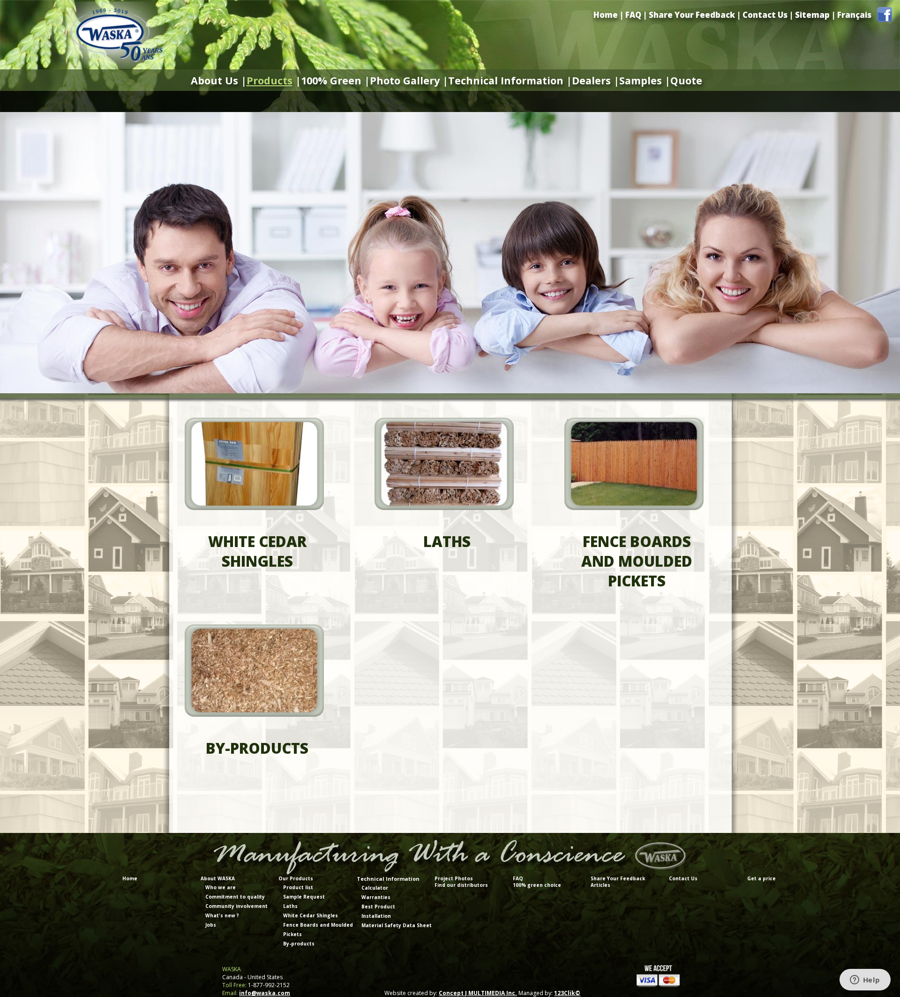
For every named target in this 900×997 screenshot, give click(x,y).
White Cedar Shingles (310, 915)
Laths (290, 906)
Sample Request (304, 896)
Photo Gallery (405, 80)
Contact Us (765, 14)
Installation (376, 916)
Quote (686, 80)
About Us (214, 80)
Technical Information (505, 80)
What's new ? (222, 915)
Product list (298, 887)
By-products (299, 943)
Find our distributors (461, 885)
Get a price (761, 878)
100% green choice (537, 885)
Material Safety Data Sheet (396, 925)
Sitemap (812, 14)
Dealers (591, 80)
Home (605, 14)
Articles (600, 885)
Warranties (375, 897)
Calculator (374, 888)
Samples (640, 80)
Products (269, 80)
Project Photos (454, 878)
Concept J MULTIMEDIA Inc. (478, 993)
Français (854, 14)
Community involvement (236, 906)
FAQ (633, 14)
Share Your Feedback (692, 14)
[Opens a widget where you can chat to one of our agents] (865, 980)
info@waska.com (264, 993)
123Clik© (567, 993)
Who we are (220, 887)
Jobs (210, 925)
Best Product (378, 906)
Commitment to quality (235, 896)
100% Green (331, 80)
